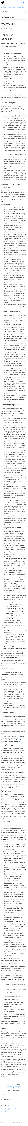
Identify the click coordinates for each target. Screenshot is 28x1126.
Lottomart (3, 7)
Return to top (4, 1099)
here (19, 741)
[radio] (10, 1087)
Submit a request (20, 1095)
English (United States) (19, 1123)
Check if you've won (6, 1111)
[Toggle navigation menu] (20, 2)
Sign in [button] (23, 2)
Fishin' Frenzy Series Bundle (9, 1109)
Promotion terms (12, 7)
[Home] (2, 3)
